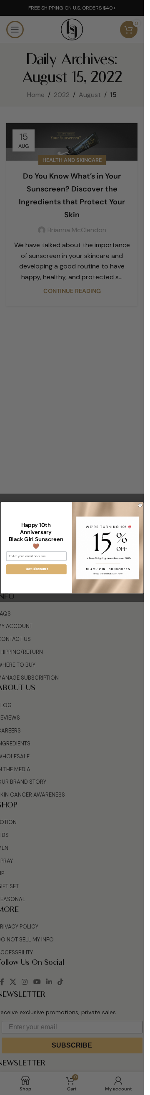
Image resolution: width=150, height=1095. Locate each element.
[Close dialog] (140, 505)
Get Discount (36, 569)
